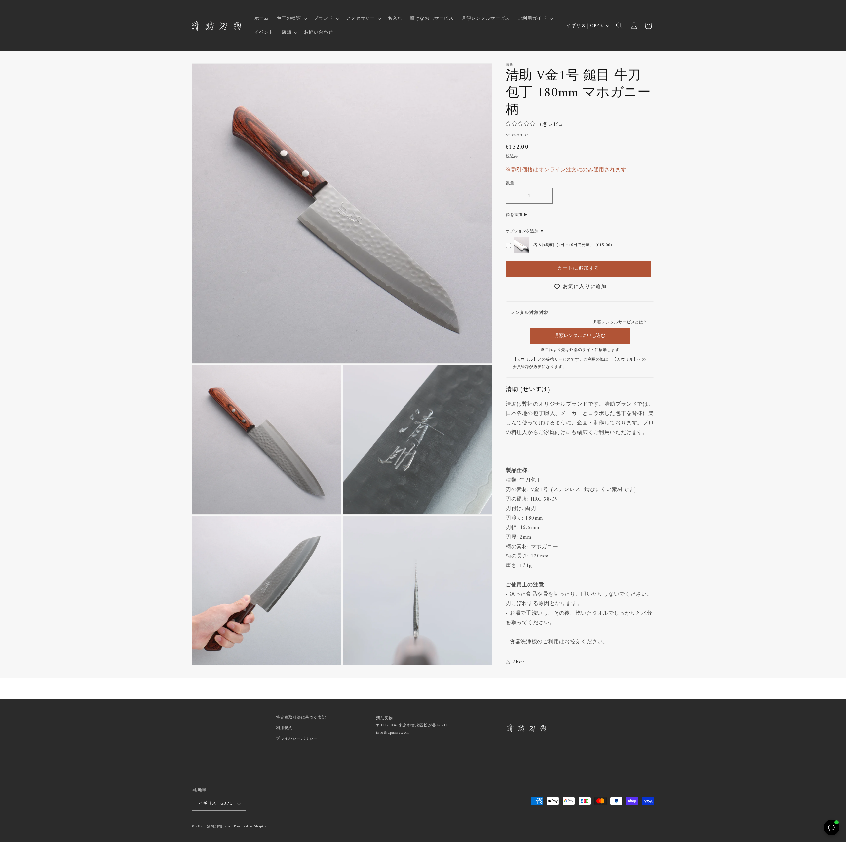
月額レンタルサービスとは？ (620, 322)
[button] (291, 19)
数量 (510, 183)
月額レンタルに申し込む (580, 336)
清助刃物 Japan (220, 827)
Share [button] (519, 662)
